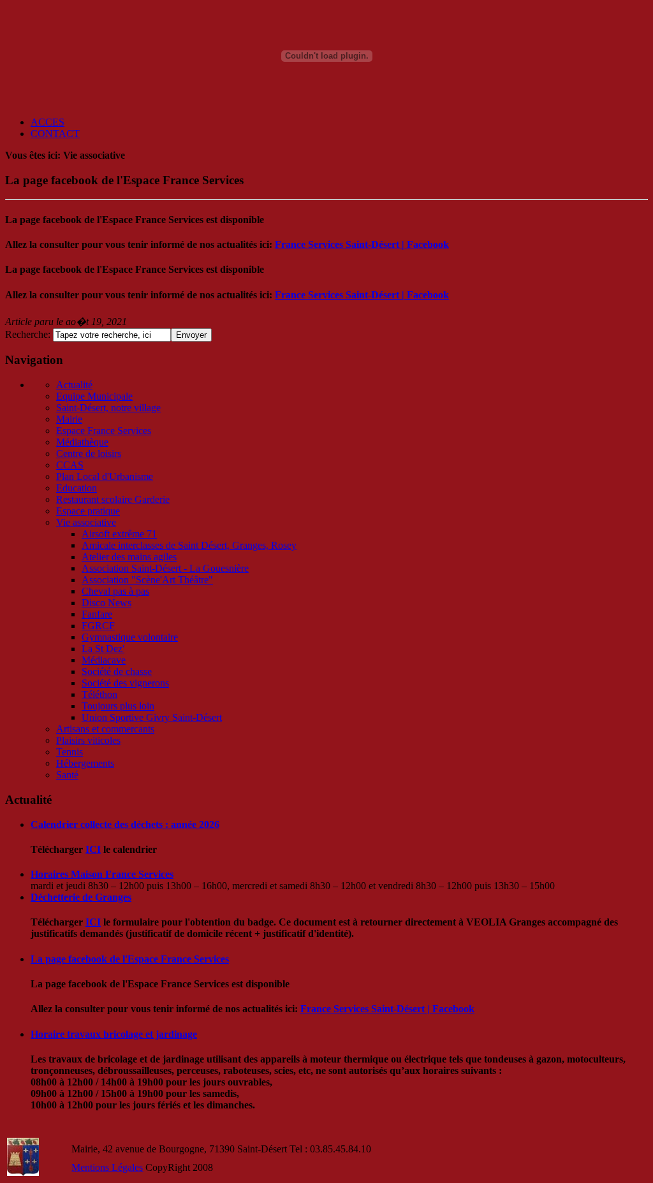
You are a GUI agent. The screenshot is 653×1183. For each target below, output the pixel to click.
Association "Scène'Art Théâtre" (147, 579)
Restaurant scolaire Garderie (113, 499)
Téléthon (99, 694)
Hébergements (85, 763)
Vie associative (86, 522)
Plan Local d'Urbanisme (104, 476)
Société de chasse (117, 671)
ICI (93, 849)
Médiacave (104, 660)
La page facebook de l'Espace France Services (130, 959)
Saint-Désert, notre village (108, 407)
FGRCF (98, 625)
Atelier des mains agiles (129, 556)
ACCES (47, 122)
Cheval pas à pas (115, 591)
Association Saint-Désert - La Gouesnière (165, 568)
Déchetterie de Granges (81, 897)
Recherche (26, 334)
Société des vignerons (125, 683)
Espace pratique (88, 510)
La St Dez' (103, 648)
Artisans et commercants (105, 728)
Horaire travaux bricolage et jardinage (114, 1034)
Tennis (69, 751)
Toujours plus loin (118, 705)
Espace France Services (103, 430)
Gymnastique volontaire (130, 637)
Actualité (74, 384)
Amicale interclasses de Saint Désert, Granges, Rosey (189, 545)
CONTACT (55, 133)
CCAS (70, 465)
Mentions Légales (107, 1167)
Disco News (106, 602)
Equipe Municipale (94, 396)
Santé (67, 774)
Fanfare (97, 614)
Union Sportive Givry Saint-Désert (152, 717)
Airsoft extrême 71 (119, 533)
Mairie (69, 419)
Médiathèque (82, 442)
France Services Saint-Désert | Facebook (362, 244)
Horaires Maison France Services (102, 874)
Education (76, 488)
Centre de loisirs (88, 453)
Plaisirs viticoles (88, 740)
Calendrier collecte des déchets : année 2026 (125, 824)
